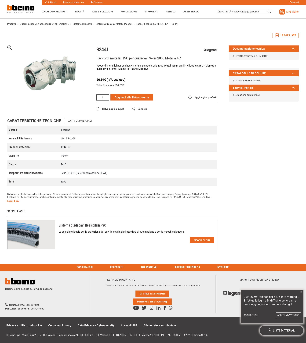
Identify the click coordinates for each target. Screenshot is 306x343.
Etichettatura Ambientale (160, 325)
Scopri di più (202, 240)
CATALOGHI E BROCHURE (249, 73)
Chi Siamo (50, 2)
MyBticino (223, 267)
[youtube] (136, 308)
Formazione (129, 11)
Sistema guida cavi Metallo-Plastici (114, 23)
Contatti (294, 2)
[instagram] (151, 308)
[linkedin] (158, 308)
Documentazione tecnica (249, 48)
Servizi (171, 11)
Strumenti (151, 11)
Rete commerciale (73, 2)
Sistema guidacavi (82, 23)
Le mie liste (288, 35)
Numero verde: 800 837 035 (24, 305)
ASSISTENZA (191, 11)
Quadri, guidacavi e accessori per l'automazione (44, 23)
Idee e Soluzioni (102, 11)
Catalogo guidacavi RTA (248, 80)
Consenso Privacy (59, 325)
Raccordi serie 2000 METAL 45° (152, 23)
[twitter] (144, 308)
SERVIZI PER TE (243, 87)
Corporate (116, 267)
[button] (289, 12)
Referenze (96, 2)
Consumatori (85, 267)
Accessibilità (129, 325)
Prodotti (11, 23)
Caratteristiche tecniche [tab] (34, 120)
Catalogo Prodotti (55, 11)
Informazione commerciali (246, 94)
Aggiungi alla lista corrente (132, 97)
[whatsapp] (170, 308)
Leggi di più (13, 201)
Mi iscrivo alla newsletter (152, 293)
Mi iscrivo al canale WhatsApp (152, 301)
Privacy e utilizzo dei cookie (24, 325)
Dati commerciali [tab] (80, 120)
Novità (79, 11)
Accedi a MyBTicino (288, 315)
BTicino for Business (187, 267)
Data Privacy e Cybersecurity (96, 325)
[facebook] (165, 308)
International (149, 267)
